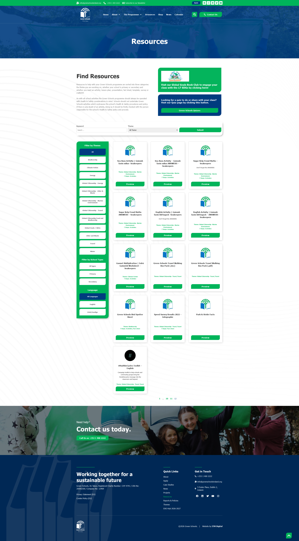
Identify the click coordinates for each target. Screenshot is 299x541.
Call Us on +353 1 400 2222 (92, 438)
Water (92, 251)
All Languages (92, 296)
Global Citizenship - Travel (92, 210)
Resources (167, 496)
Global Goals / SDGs (92, 228)
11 (171, 398)
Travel (92, 243)
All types (92, 266)
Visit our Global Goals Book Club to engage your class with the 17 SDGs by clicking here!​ (189, 86)
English (92, 304)
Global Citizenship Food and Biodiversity (92, 219)
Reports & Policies (170, 500)
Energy (92, 175)
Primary (93, 274)
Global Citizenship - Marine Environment (92, 202)
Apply (165, 481)
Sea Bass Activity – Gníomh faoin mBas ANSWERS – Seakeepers (168, 163)
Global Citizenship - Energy (92, 183)
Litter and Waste (92, 236)
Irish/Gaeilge (92, 312)
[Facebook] (204, 3)
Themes (166, 504)
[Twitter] (216, 3)
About (165, 477)
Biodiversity (92, 160)
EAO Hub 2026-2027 (172, 508)
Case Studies (168, 484)
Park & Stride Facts (205, 314)
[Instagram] (208, 3)
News (165, 488)
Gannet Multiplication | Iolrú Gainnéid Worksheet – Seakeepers (130, 265)
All (93, 152)
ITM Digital (217, 526)
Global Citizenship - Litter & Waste (92, 192)
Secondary (93, 282)
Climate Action (92, 168)
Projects (166, 492)
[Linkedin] (212, 3)
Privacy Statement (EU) (86, 494)
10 (167, 398)
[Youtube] (220, 3)
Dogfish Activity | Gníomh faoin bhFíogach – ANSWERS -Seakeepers (205, 214)
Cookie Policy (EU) (84, 498)
